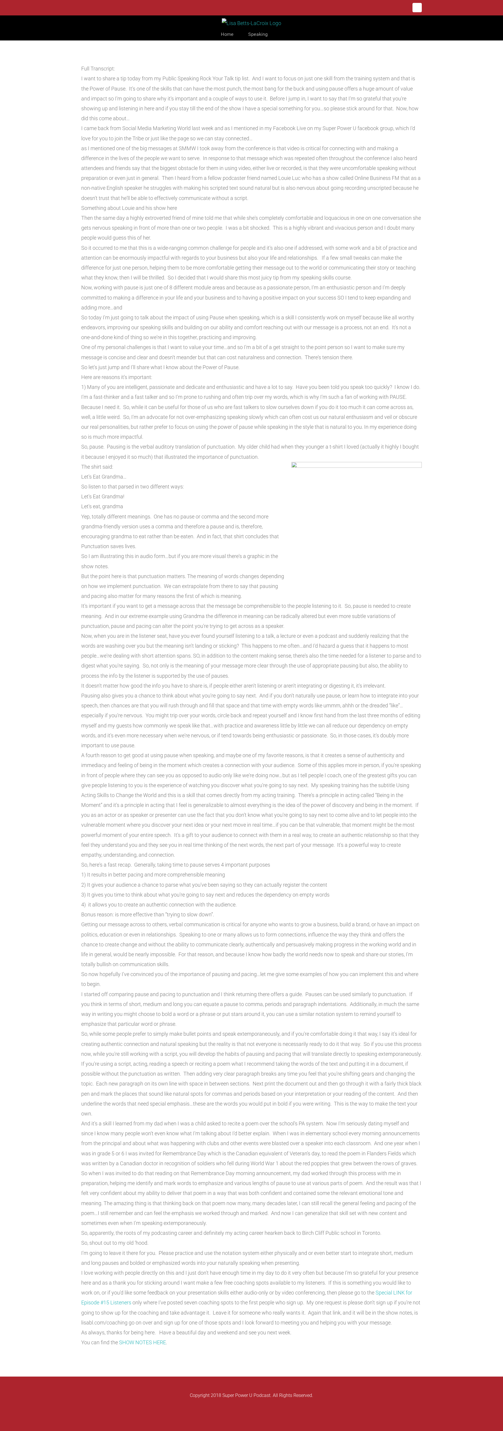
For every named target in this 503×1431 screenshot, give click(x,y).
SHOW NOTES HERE (142, 1342)
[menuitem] (234, 34)
